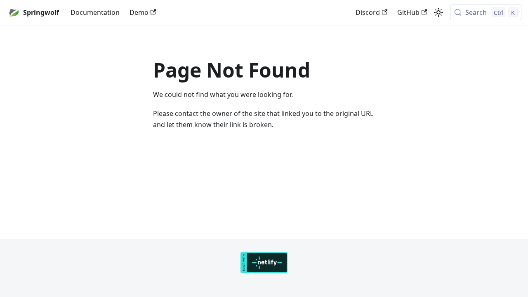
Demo (139, 12)
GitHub (408, 12)
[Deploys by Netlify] (264, 270)
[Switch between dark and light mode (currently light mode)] (438, 12)
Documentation (95, 12)
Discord (368, 12)
